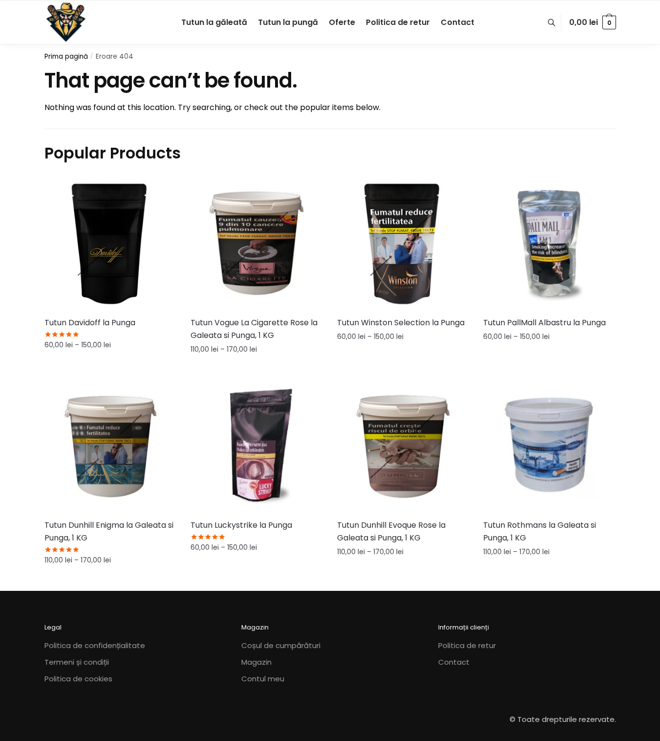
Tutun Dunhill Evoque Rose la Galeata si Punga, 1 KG (391, 531)
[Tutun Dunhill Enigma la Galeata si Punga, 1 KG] (110, 446)
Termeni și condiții (76, 662)
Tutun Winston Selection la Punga (401, 322)
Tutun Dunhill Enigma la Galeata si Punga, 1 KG (108, 531)
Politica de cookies (78, 679)
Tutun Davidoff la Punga (89, 322)
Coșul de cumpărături (280, 645)
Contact (453, 662)
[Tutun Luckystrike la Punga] (256, 446)
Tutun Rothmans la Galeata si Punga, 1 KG (539, 531)
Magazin (256, 662)
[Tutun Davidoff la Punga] (110, 244)
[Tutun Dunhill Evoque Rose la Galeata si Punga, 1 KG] (403, 446)
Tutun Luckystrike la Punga (241, 525)
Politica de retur (467, 645)
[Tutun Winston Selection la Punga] (403, 244)
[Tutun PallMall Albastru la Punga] (549, 244)
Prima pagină (66, 56)
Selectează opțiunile (110, 366)
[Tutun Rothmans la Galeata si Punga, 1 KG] (549, 446)
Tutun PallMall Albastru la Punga (544, 322)
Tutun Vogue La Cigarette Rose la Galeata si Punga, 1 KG (254, 329)
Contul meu (262, 679)
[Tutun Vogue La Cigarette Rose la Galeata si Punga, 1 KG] (256, 244)
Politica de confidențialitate (94, 645)
